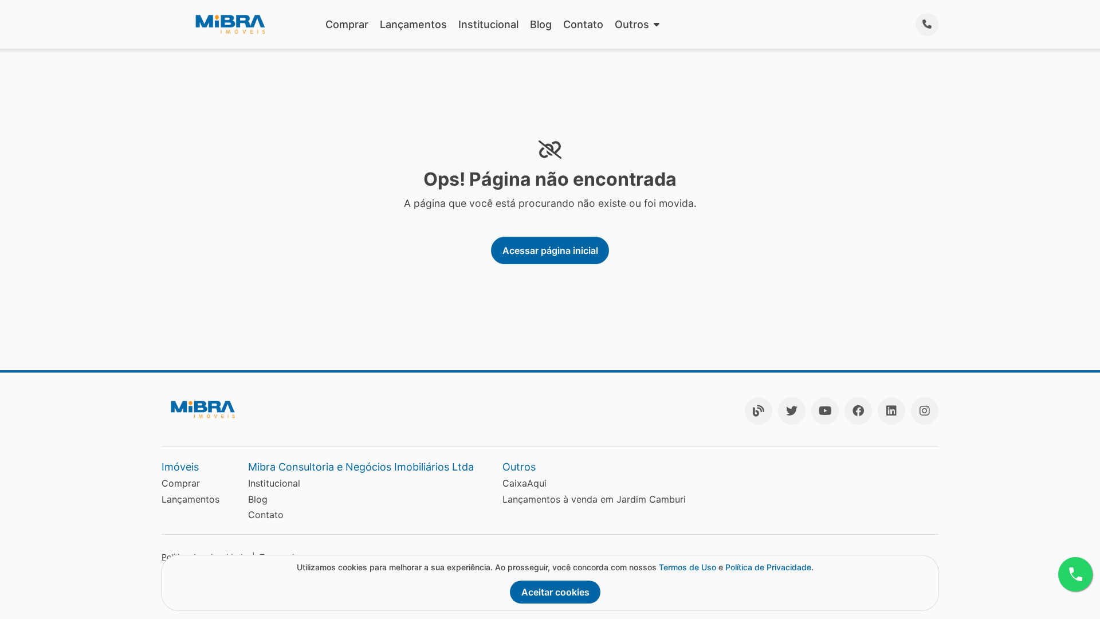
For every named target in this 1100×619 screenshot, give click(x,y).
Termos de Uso (687, 567)
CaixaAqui (524, 483)
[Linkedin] (891, 411)
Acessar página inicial (550, 250)
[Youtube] (825, 411)
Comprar (346, 24)
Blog (541, 24)
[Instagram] (924, 411)
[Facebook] (858, 411)
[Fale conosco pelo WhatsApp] (1075, 574)
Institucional (488, 24)
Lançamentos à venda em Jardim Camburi (594, 499)
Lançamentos (413, 24)
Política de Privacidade (768, 567)
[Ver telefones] (927, 24)
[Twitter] (792, 411)
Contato (583, 24)
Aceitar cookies (555, 592)
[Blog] (758, 411)
